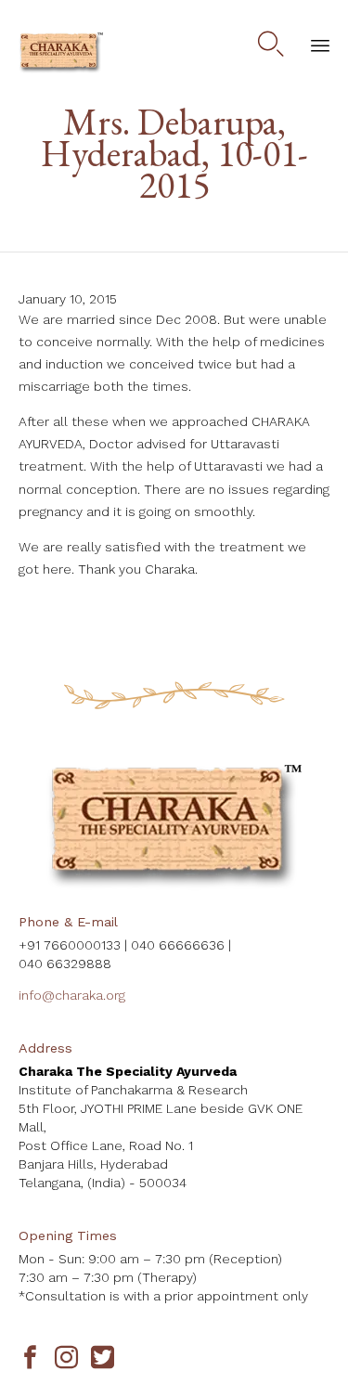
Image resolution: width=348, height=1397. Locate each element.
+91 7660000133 (70, 945)
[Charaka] (61, 53)
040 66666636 (178, 945)
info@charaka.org (72, 995)
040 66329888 (65, 963)
